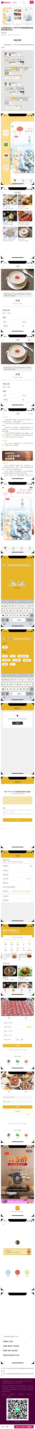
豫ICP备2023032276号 (15, 1383)
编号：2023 (24, 1427)
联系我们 (9, 1396)
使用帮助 (21, 1394)
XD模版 (4, 1394)
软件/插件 (12, 1394)
